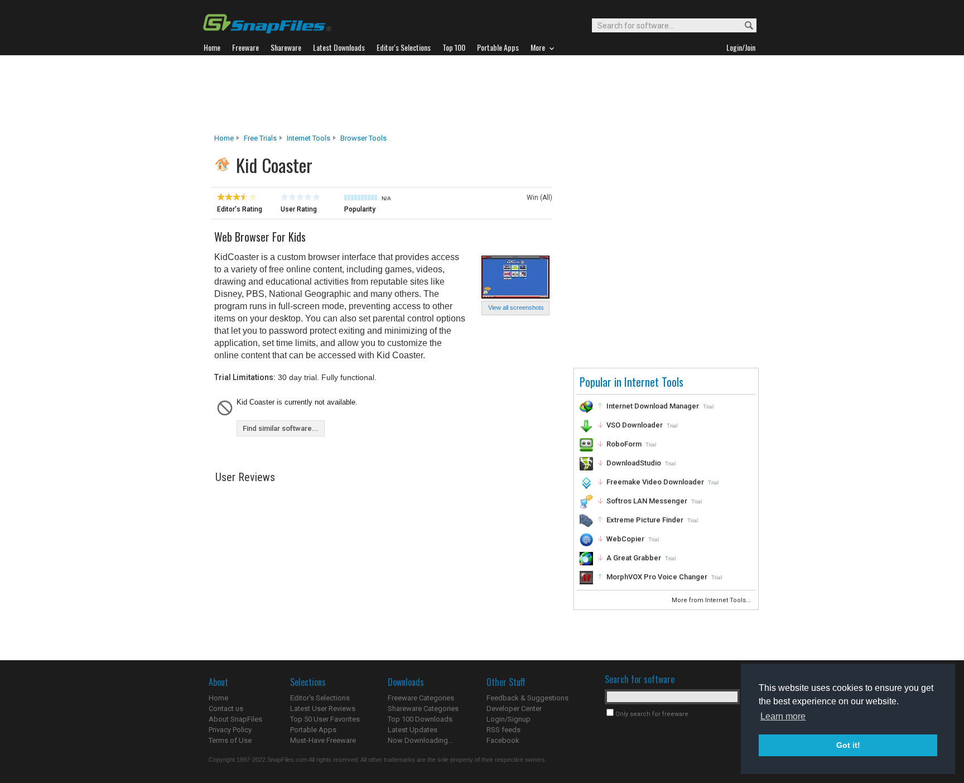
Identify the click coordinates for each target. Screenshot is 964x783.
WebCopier (625, 539)
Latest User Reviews (322, 708)
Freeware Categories (421, 698)
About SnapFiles (235, 719)
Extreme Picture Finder (644, 520)
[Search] (744, 25)
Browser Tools (363, 138)
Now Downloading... (420, 740)
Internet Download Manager (652, 406)
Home (224, 138)
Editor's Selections (320, 698)
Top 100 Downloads (420, 719)
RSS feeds (503, 730)
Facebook (502, 740)
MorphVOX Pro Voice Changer (656, 577)
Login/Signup (508, 719)
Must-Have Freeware (323, 740)
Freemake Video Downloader (655, 482)
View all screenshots (516, 307)
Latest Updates (412, 730)
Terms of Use (230, 740)
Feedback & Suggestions (527, 698)
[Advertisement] (482, 94)
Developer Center (514, 708)
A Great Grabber (633, 558)
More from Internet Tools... (712, 600)
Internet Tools (308, 138)
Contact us (226, 708)
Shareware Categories (423, 708)
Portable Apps (313, 730)
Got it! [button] (848, 745)
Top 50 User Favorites (325, 719)
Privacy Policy (230, 730)
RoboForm (624, 444)
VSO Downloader (634, 425)
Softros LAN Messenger (646, 501)
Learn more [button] (783, 716)
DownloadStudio (633, 463)
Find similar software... (281, 428)
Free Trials (260, 138)
